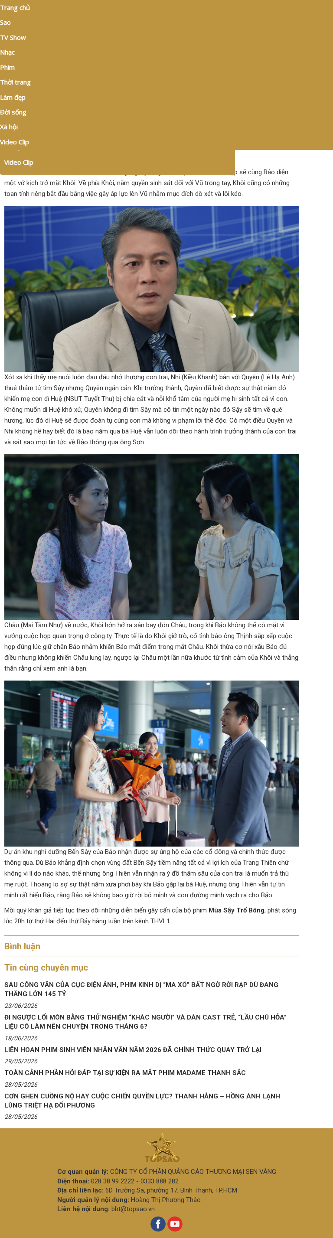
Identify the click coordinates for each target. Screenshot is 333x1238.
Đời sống (13, 112)
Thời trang (15, 82)
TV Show (13, 37)
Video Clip (18, 162)
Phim (7, 67)
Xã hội (9, 126)
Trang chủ (15, 7)
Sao (5, 22)
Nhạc (7, 52)
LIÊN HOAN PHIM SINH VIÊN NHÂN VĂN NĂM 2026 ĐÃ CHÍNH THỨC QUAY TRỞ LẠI (132, 1050)
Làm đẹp (13, 97)
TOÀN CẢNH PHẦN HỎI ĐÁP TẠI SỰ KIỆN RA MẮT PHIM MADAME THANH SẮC (125, 1073)
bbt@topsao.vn (133, 1209)
